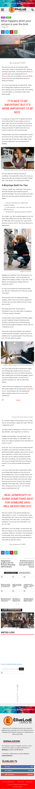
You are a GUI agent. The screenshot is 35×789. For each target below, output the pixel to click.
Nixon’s (11, 447)
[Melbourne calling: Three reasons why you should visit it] (6, 579)
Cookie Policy (29, 781)
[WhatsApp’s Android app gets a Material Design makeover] (29, 594)
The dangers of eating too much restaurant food (16, 600)
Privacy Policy (20, 781)
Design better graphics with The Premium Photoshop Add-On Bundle (8, 564)
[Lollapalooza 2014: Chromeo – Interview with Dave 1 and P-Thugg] (29, 579)
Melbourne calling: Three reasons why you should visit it (5, 585)
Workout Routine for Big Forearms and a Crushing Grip (6, 600)
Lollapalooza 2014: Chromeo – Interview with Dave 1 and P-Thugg (29, 586)
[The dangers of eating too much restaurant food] (17, 594)
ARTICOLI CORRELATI (11, 573)
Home (2, 14)
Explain (23, 279)
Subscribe (30, 774)
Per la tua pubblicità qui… (9, 781)
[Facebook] (3, 32)
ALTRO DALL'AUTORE (24, 573)
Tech (6, 14)
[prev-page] (16, 604)
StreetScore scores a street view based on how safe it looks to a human (26, 564)
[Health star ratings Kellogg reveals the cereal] (17, 579)
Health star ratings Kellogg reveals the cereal (16, 585)
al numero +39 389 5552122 (12, 749)
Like (32, 766)
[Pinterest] (11, 32)
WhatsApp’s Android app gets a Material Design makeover (29, 600)
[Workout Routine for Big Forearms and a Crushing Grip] (6, 594)
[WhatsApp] (16, 32)
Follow (30, 770)
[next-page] (19, 604)
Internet (11, 14)
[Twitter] (7, 32)
